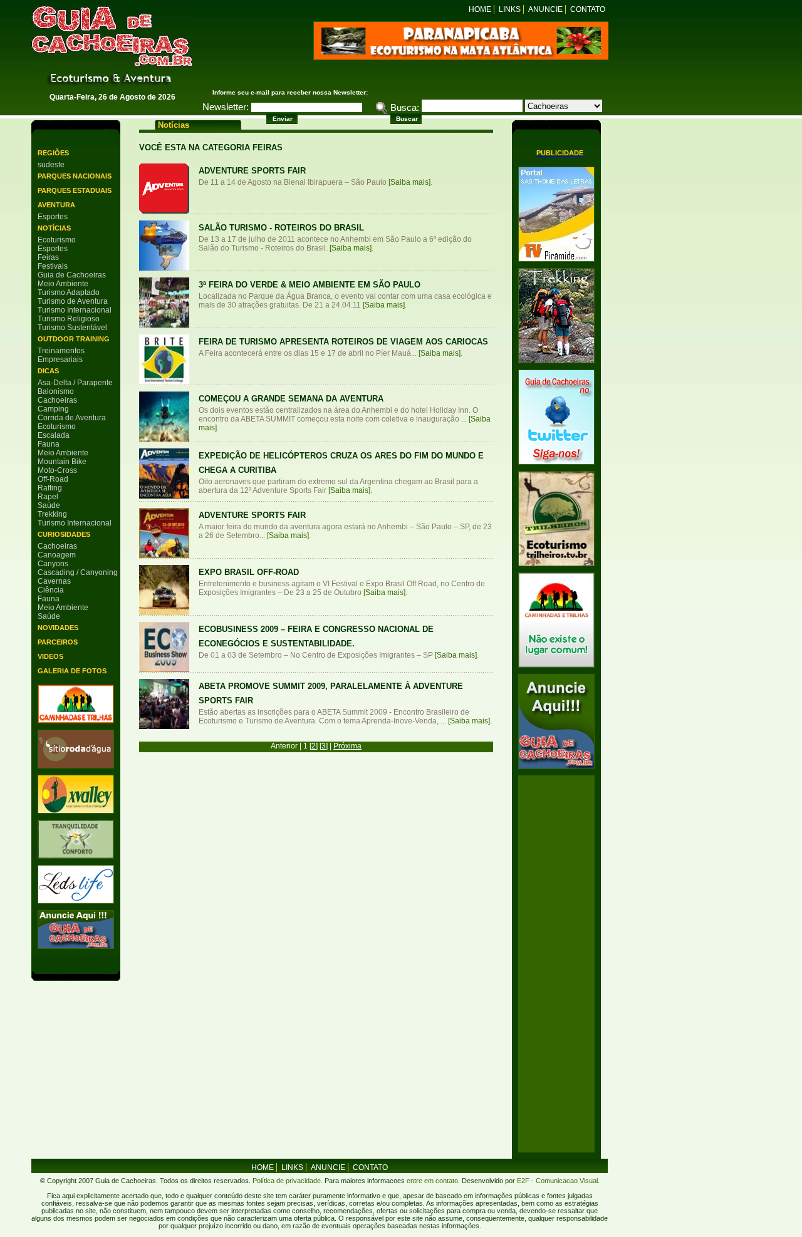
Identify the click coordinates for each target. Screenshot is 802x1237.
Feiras (48, 257)
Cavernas (54, 581)
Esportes (53, 216)
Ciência (51, 590)
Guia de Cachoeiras (72, 275)
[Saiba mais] (409, 182)
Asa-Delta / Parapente (75, 382)
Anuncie (545, 9)
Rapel (48, 496)
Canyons (53, 563)
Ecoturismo (57, 239)
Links (510, 9)
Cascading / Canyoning (78, 572)
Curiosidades (64, 534)
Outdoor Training (74, 339)
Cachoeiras (57, 400)
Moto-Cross (57, 470)
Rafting (50, 488)
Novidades (58, 627)
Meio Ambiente (63, 283)
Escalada (54, 435)
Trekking (52, 514)
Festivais (53, 266)
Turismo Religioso (69, 318)
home (262, 1167)
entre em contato (431, 1180)
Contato (587, 9)
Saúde (49, 505)
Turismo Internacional (75, 310)
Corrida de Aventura (72, 417)
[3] (324, 746)
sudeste (51, 164)
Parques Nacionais (75, 176)
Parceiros (58, 642)
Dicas (48, 371)
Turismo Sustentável (72, 327)
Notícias (54, 228)
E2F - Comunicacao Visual (557, 1180)
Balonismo (56, 391)
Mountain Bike (62, 461)
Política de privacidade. (288, 1180)
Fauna (49, 444)
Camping (53, 409)
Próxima (347, 746)
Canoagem (57, 555)
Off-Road (53, 479)
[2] (314, 746)
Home (480, 9)
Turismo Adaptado (69, 292)
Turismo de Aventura (73, 301)
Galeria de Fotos (72, 671)
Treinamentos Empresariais (61, 355)
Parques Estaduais (75, 190)
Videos (50, 656)
